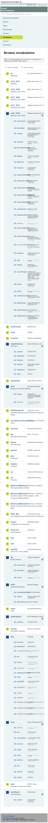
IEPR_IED (15, 514)
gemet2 (14, 450)
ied (12, 478)
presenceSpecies (22, 236)
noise (13, 609)
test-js (19, 677)
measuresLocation (22, 181)
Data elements (7, 29)
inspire (13, 522)
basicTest (20, 642)
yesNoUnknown (22, 316)
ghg (12, 456)
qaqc (18, 260)
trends (19, 291)
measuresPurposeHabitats (22, 188)
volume (19, 777)
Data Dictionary (19, 14)
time (18, 766)
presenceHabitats (22, 228)
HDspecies (20, 162)
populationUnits (22, 215)
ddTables (20, 360)
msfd (13, 585)
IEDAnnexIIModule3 (19, 494)
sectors (19, 577)
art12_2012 (15, 81)
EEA (12, 2)
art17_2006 (15, 97)
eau (18, 656)
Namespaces (7, 45)
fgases (13, 442)
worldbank (15, 792)
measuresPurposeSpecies (22, 195)
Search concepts (28, 67)
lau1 (12, 538)
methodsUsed (21, 209)
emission (20, 744)
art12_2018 (15, 89)
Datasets (6, 22)
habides (14, 464)
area (18, 732)
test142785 (20, 681)
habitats (19, 156)
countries (20, 142)
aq (12, 73)
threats (19, 284)
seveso (14, 629)
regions (19, 596)
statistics (20, 760)
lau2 (12, 544)
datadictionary (17, 344)
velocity (19, 772)
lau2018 (14, 549)
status (19, 374)
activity (19, 394)
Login (31, 5)
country (19, 800)
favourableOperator (22, 148)
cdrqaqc (19, 133)
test (12, 637)
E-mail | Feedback (9, 816)
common (14, 338)
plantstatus (20, 570)
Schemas (6, 33)
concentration (21, 738)
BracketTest (21, 646)
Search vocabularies (12, 67)
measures (20, 168)
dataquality (15, 381)
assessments (21, 121)
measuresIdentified (22, 175)
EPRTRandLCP (17, 410)
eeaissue (20, 364)
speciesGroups (22, 602)
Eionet (11, 14)
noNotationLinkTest (22, 673)
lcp (12, 557)
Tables (5, 26)
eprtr (13, 386)
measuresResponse (22, 202)
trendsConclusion (22, 296)
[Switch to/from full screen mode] (35, 5)
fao (12, 434)
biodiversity (16, 327)
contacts (20, 351)
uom (12, 722)
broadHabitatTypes (22, 592)
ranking (19, 265)
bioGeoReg (20, 128)
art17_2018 (15, 113)
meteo (19, 755)
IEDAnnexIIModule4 (19, 504)
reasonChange (22, 272)
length (19, 750)
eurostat (14, 429)
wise (12, 784)
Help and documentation (11, 18)
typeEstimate (21, 303)
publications (16, 617)
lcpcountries (21, 565)
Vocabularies (7, 37)
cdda (13, 332)
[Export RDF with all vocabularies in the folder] (42, 115)
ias (12, 472)
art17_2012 (15, 105)
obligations (21, 370)
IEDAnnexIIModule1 (19, 486)
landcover (15, 530)
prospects (20, 253)
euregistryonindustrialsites (19, 421)
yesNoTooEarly (22, 310)
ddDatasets (20, 356)
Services (6, 41)
